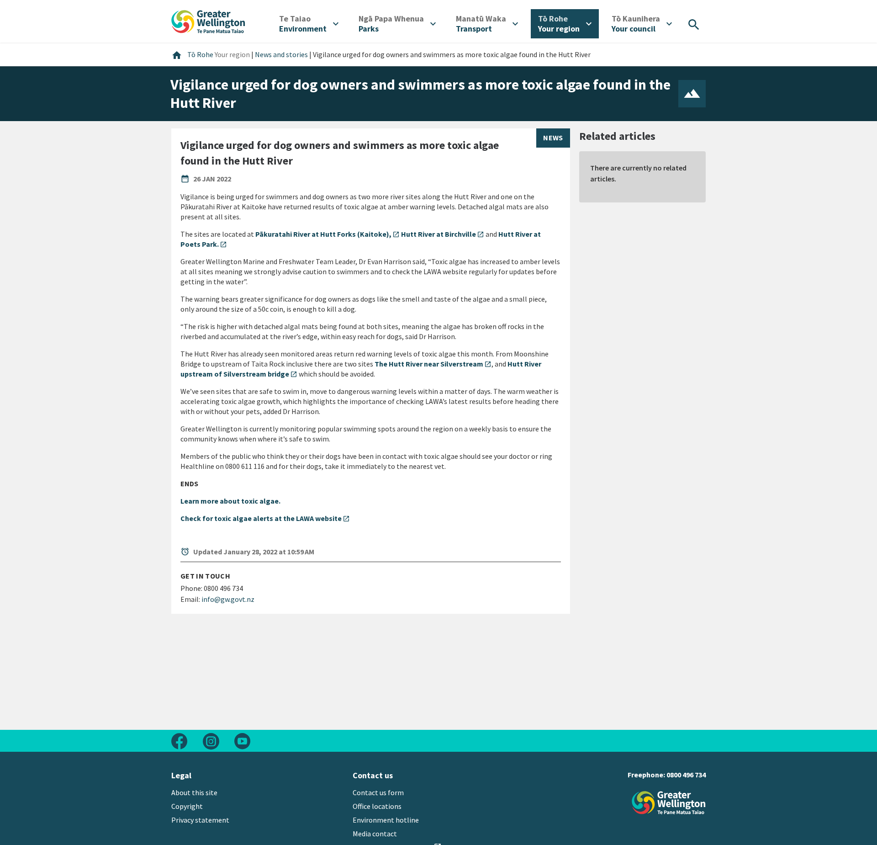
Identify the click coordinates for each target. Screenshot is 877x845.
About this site (194, 792)
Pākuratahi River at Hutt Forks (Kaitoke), (327, 234)
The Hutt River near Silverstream (433, 363)
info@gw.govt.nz (227, 599)
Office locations (377, 806)
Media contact (375, 833)
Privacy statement (200, 819)
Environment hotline (386, 819)
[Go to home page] (208, 20)
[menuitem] (309, 23)
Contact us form (378, 792)
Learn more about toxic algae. (230, 500)
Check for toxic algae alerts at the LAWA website (265, 518)
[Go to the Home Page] (669, 803)
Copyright (187, 806)
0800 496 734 (686, 774)
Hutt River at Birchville (442, 234)
